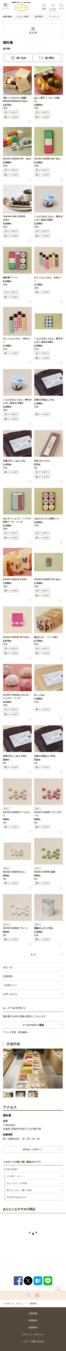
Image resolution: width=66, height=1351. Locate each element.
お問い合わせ (10, 994)
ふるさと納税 (22, 16)
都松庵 (33, 1303)
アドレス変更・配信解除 (15, 1032)
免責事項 (33, 1327)
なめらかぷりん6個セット (47, 518)
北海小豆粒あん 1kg (44, 399)
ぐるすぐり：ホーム (13, 1303)
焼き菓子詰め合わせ (17, 1197)
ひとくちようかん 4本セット (17, 340)
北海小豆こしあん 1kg (14, 460)
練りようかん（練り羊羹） (20, 1190)
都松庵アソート (10, 277)
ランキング (54, 16)
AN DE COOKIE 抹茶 (44, 872)
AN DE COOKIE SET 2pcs (47, 579)
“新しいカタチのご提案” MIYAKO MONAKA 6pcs (15, 99)
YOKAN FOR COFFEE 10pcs (14, 218)
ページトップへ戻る (58, 1288)
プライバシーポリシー (33, 1334)
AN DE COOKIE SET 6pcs (17, 158)
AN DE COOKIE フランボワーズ (48, 814)
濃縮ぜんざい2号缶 (43, 928)
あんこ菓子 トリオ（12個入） (46, 99)
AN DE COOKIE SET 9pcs (16, 637)
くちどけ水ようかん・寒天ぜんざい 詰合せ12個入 (17, 401)
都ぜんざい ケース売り (46, 637)
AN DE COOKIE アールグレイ (17, 814)
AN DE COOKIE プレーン (15, 928)
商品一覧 (7, 967)
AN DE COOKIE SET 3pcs (47, 158)
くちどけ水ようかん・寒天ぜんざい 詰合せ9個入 (48, 218)
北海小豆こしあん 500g (14, 756)
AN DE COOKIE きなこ (14, 872)
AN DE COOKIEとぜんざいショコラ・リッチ (16, 697)
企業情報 (33, 1313)
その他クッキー (14, 1176)
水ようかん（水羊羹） (18, 1183)
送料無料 (38, 16)
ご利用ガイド (10, 985)
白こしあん (39, 695)
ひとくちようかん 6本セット (48, 279)
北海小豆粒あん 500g (44, 756)
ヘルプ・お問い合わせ (33, 1341)
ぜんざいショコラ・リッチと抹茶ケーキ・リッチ (17, 520)
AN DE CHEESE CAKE (15, 579)
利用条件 (33, 1320)
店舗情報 (7, 976)
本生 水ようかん (42, 460)
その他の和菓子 (10, 1169)
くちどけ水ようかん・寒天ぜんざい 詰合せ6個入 (48, 340)
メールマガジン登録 (33, 1025)
